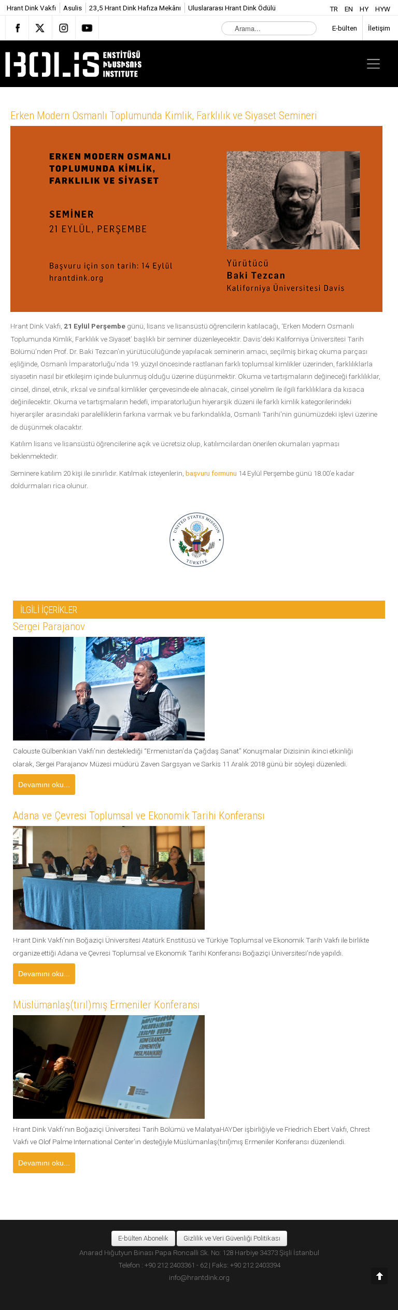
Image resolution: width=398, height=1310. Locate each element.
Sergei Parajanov (49, 626)
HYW (382, 9)
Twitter (40, 28)
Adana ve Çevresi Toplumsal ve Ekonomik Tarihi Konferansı (139, 815)
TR (334, 9)
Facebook (17, 28)
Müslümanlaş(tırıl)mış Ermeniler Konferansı (106, 1005)
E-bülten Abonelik (143, 1238)
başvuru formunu (211, 473)
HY (365, 9)
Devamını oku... (44, 784)
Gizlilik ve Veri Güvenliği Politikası (231, 1238)
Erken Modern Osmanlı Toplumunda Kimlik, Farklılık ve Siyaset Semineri (163, 115)
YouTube (87, 28)
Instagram (63, 28)
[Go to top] (379, 1276)
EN (349, 9)
